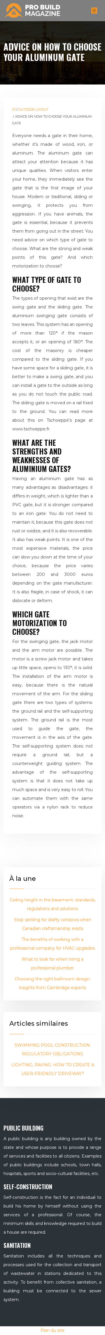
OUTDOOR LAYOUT (33, 109)
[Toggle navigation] (94, 10)
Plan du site (52, 1330)
